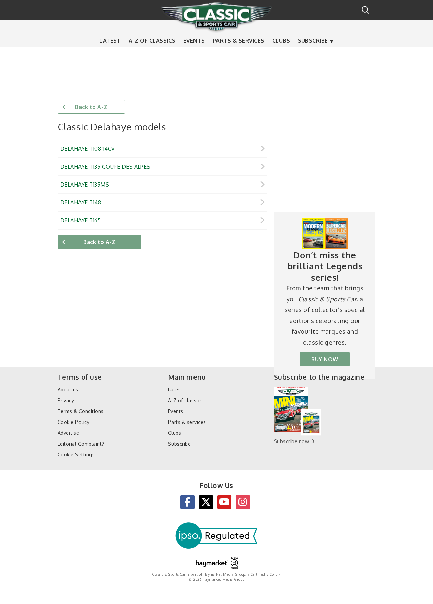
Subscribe (313, 40)
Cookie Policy (73, 422)
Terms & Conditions (81, 411)
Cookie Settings (76, 454)
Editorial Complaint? (81, 444)
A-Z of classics (152, 40)
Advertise (68, 433)
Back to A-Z (91, 107)
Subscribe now (291, 441)
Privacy (66, 400)
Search (365, 10)
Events (194, 40)
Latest (110, 40)
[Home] (216, 16)
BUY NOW (324, 359)
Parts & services (239, 40)
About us (68, 389)
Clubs (281, 40)
